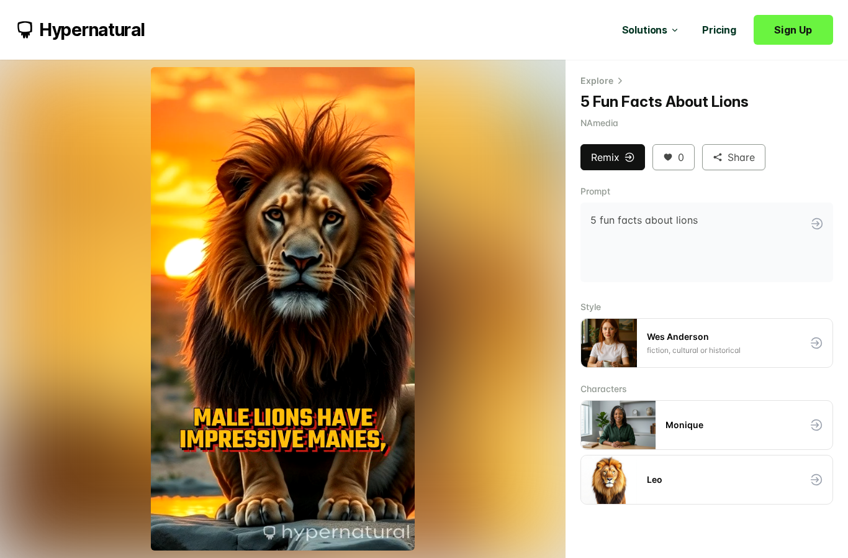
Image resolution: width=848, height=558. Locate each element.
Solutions (645, 30)
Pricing (719, 30)
